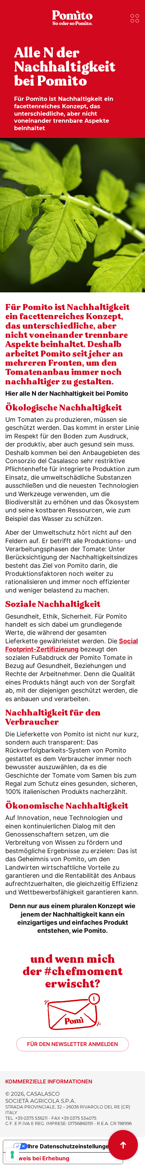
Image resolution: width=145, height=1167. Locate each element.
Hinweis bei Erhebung (39, 1158)
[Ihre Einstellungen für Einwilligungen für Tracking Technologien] (12, 1154)
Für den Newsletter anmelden (72, 1044)
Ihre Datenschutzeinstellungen (70, 1146)
